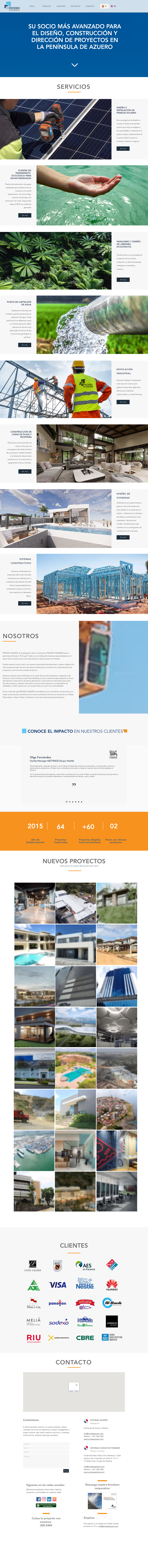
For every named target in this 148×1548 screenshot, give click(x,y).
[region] (34, 903)
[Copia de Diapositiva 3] (75, 802)
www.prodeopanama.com (94, 1472)
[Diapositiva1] (72, 801)
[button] (123, 402)
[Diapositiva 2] (69, 801)
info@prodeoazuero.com (93, 1433)
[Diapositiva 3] (78, 801)
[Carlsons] (81, 801)
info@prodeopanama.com (94, 1466)
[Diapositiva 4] (66, 801)
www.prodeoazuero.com (93, 1439)
